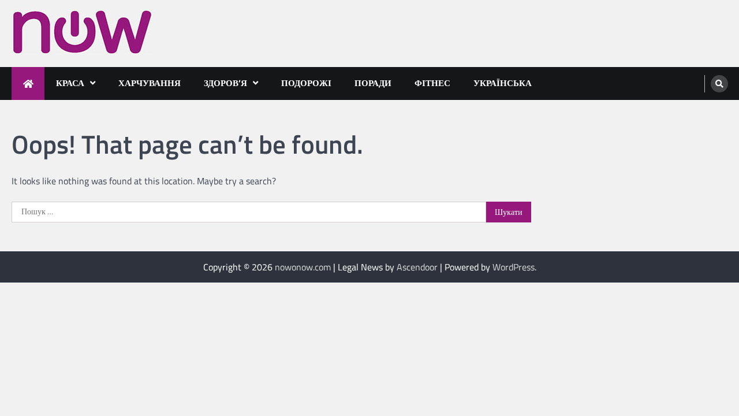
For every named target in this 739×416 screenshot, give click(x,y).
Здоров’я (225, 83)
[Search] (719, 83)
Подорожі (306, 83)
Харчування (149, 83)
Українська (502, 83)
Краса (70, 83)
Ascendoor (417, 267)
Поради (372, 83)
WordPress (513, 267)
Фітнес (432, 83)
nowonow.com (303, 267)
